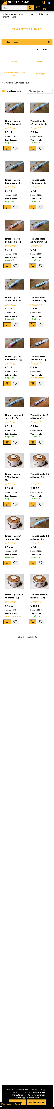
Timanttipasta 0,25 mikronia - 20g (12, 477)
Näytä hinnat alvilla (13, 91)
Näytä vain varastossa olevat (18, 83)
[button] (27, 49)
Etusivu (5, 14)
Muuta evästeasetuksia (10, 1104)
